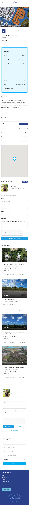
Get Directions (24, 124)
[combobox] (14, 459)
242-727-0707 (14, 188)
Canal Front (5, 117)
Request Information (14, 238)
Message (3, 218)
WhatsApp (21, 188)
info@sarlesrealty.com (8, 484)
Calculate (14, 463)
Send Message (8, 426)
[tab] (3, 31)
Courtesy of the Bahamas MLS (10, 274)
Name (2, 198)
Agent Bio (25, 181)
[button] (14, 158)
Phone (3, 205)
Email (2, 211)
